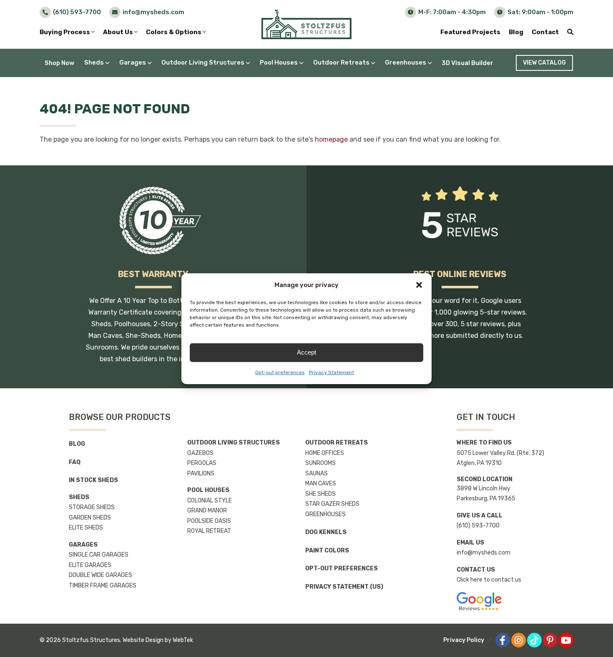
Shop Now (59, 63)
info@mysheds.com (483, 552)
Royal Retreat (209, 531)
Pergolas (201, 463)
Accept (306, 352)
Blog (516, 32)
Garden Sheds (90, 517)
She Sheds (320, 493)
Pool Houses (279, 62)
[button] (419, 285)
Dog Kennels (326, 532)
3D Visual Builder (467, 63)
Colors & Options (174, 32)
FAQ (74, 462)
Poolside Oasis (209, 521)
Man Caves (320, 483)
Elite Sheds (86, 527)
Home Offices (324, 453)
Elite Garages (90, 565)
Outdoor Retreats (341, 62)
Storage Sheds (92, 507)
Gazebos (200, 453)
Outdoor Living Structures (202, 62)
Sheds (94, 62)
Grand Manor (207, 510)
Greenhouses (405, 62)
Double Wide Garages (100, 575)
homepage (331, 139)
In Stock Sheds (93, 480)
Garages (132, 62)
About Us (118, 32)
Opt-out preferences (280, 372)
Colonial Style (209, 500)
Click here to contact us (489, 579)
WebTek (183, 640)
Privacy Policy (463, 640)
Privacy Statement (331, 372)
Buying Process (65, 32)
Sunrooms (320, 463)
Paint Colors (327, 550)
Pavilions (200, 473)
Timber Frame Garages (102, 585)
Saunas (316, 473)
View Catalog (544, 62)
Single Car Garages (98, 554)
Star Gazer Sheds (332, 503)
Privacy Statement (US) (344, 586)
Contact (545, 32)
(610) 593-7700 (478, 525)
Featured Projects (470, 32)
